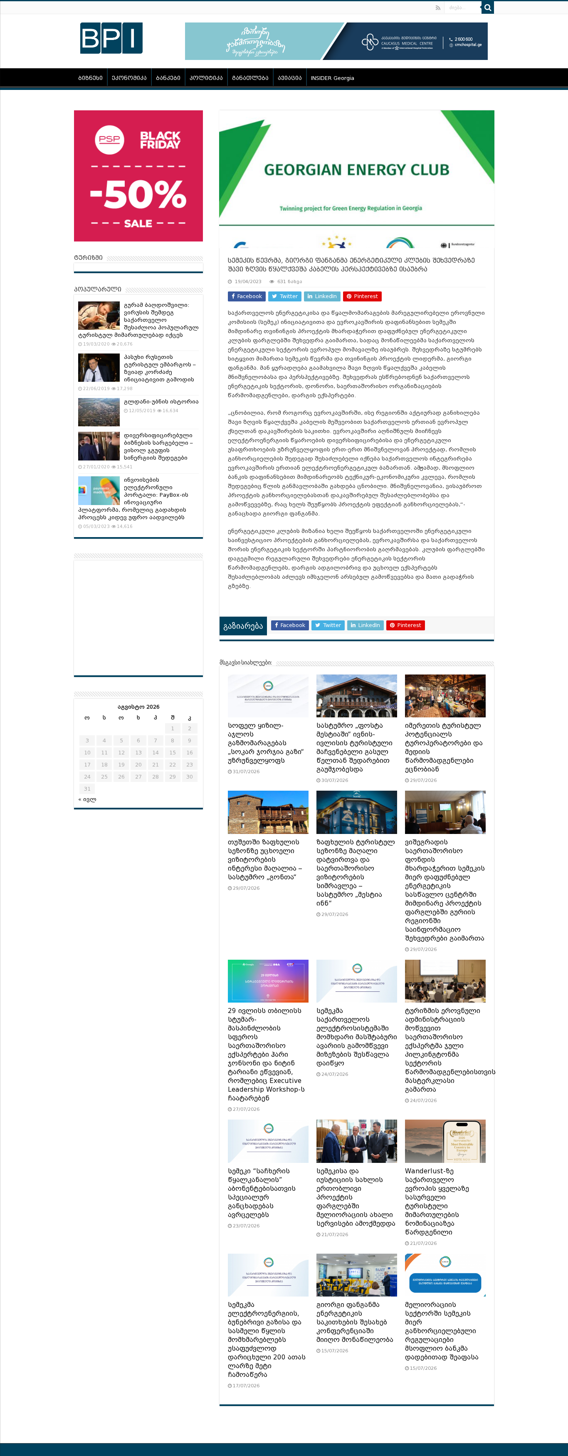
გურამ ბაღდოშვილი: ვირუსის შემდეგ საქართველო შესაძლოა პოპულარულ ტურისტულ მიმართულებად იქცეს (138, 319)
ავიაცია (290, 78)
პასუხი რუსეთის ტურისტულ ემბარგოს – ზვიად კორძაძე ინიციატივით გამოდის (160, 368)
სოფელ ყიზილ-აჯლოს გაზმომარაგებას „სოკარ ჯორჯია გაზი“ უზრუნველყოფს (266, 743)
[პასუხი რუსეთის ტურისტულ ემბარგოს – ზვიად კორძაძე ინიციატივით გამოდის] (99, 367)
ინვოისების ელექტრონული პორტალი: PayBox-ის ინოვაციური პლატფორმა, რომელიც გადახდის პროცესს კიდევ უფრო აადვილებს (133, 498)
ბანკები (168, 78)
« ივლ (87, 799)
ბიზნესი (90, 78)
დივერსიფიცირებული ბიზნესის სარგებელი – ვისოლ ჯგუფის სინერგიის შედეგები (158, 446)
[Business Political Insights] (111, 37)
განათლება (250, 78)
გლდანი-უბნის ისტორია (161, 401)
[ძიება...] (488, 7)
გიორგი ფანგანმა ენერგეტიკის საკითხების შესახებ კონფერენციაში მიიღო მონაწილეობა (354, 1322)
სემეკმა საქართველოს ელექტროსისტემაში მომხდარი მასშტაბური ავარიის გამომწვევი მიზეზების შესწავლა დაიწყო (356, 1037)
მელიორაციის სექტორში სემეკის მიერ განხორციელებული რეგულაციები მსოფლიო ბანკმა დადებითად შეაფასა (442, 1331)
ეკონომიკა (129, 78)
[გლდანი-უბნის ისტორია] (99, 412)
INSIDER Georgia (332, 78)
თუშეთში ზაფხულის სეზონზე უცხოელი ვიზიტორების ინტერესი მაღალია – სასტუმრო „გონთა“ (265, 860)
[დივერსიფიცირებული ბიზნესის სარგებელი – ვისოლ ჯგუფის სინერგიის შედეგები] (99, 446)
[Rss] (438, 8)
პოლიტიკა (206, 78)
